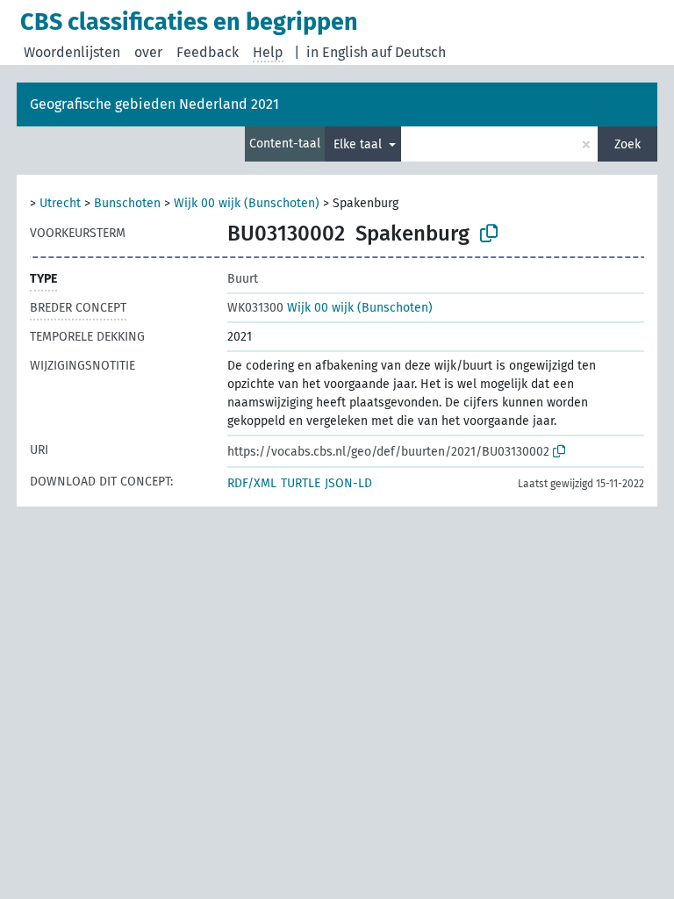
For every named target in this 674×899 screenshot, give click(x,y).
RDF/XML (251, 483)
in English (337, 52)
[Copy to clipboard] (489, 233)
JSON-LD (348, 483)
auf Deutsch (408, 52)
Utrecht (60, 203)
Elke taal (359, 144)
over (148, 52)
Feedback (207, 52)
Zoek (627, 144)
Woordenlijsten (72, 52)
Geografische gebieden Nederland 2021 (154, 104)
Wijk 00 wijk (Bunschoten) (246, 203)
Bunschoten (127, 203)
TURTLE (300, 483)
